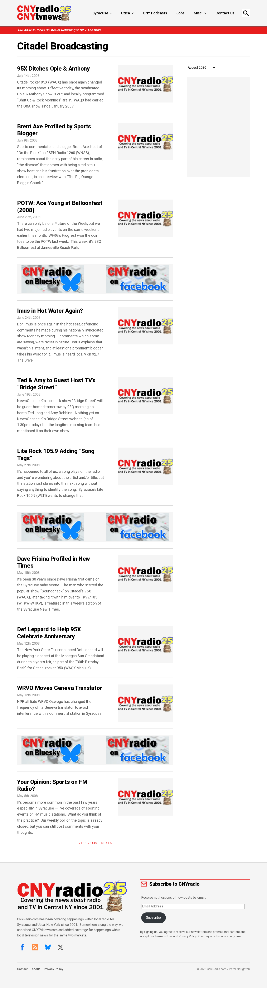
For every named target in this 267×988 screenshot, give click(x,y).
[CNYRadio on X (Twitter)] (60, 947)
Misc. (198, 13)
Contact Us (224, 13)
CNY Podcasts (155, 13)
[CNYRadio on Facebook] (22, 947)
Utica (125, 13)
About (36, 969)
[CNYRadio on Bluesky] (48, 947)
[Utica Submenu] (133, 13)
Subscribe (153, 918)
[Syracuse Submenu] (111, 13)
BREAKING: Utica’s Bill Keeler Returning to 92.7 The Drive (59, 30)
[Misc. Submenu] (206, 13)
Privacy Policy (53, 969)
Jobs (180, 13)
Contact (22, 969)
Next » (106, 843)
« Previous (88, 843)
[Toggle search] (246, 13)
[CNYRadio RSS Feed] (35, 947)
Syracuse (100, 13)
